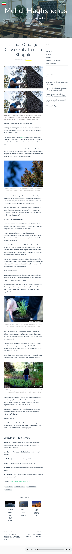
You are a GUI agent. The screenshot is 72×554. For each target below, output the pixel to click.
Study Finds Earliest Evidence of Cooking (36, 513)
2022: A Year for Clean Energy (23, 512)
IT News (48, 54)
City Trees (9, 486)
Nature (29, 59)
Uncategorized (51, 64)
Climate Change (20, 486)
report (22, 137)
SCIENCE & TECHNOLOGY (53, 60)
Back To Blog (35, 28)
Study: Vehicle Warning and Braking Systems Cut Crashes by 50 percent (12, 537)
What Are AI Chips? (51, 106)
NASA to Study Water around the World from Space (10, 515)
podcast (8, 489)
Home (22, 28)
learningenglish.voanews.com (20, 481)
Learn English (32, 486)
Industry (49, 51)
